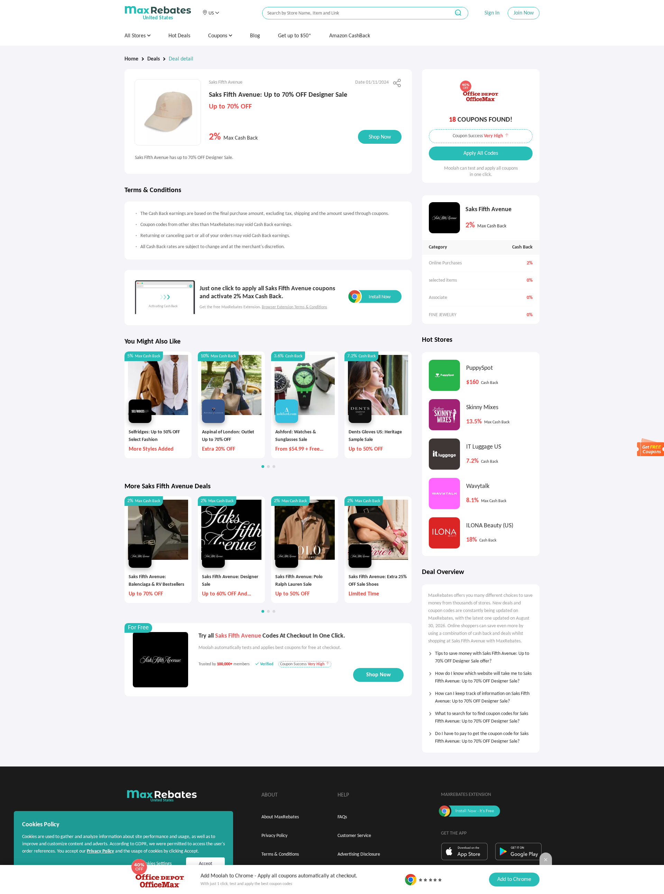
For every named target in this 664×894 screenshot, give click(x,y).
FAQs (342, 817)
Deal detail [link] (181, 59)
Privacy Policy (274, 835)
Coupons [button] (218, 36)
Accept (205, 863)
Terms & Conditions (280, 854)
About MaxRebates (280, 817)
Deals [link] (153, 59)
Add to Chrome (514, 879)
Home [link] (131, 59)
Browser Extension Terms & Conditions (294, 307)
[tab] (480, 655)
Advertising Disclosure (359, 854)
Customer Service (354, 835)
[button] (211, 13)
